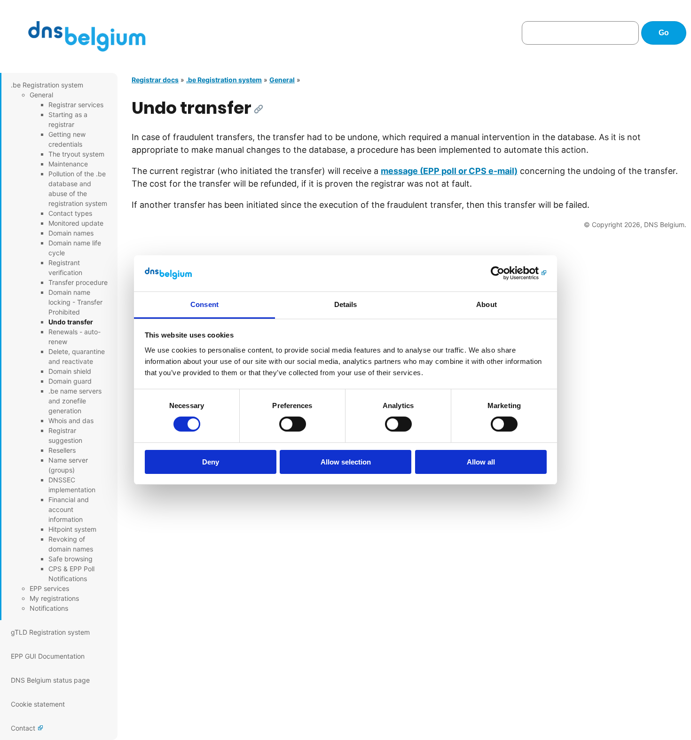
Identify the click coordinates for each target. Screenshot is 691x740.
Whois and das (71, 421)
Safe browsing (70, 559)
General (41, 95)
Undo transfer (70, 322)
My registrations (54, 598)
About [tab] (486, 304)
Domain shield (69, 371)
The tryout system (76, 154)
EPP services (49, 588)
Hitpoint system (72, 529)
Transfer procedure (78, 282)
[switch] (292, 424)
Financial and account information (68, 509)
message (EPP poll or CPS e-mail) (449, 171)
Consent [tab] (204, 304)
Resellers (62, 450)
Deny (210, 462)
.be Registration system (47, 85)
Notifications (49, 608)
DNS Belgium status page (50, 680)
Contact (23, 728)
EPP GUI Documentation (48, 656)
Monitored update (75, 223)
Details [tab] (345, 304)
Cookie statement (38, 704)
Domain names (71, 233)
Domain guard (70, 381)
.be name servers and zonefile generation (75, 401)
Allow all (481, 462)
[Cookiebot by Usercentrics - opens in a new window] (505, 273)
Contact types (70, 213)
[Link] (258, 109)
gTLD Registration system (50, 632)
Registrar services (75, 105)
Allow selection (346, 462)
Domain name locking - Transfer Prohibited (75, 302)
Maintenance (68, 164)
